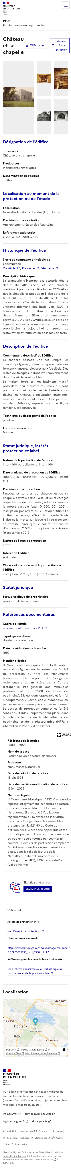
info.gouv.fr (10, 1114)
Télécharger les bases (18, 1138)
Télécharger (37, 45)
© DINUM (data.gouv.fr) (32, 1049)
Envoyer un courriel (38, 889)
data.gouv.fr (39, 1121)
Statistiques (41, 1138)
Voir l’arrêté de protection (23, 931)
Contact (42, 1131)
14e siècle (47, 268)
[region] (35, 1028)
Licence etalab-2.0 (43, 1159)
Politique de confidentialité (36, 1152)
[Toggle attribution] (64, 1049)
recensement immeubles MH (23, 628)
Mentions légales (11, 1152)
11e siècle (9, 268)
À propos (58, 1131)
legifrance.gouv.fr (14, 1121)
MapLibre (11, 1049)
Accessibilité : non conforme (18, 1131)
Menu (66, 5)
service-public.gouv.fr (38, 1114)
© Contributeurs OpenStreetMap (41, 1053)
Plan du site (21, 1144)
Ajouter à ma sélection (61, 45)
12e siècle (28, 268)
